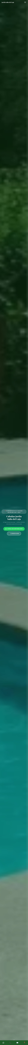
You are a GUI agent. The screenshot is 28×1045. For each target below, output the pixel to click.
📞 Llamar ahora (14, 533)
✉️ (17, 1043)
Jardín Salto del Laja (8, 2)
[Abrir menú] (25, 2)
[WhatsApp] (3, 1043)
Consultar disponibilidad (15, 528)
